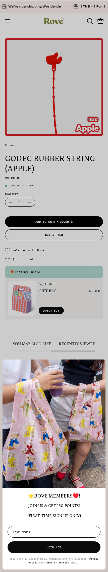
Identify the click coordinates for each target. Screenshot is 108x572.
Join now (54, 547)
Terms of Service (57, 562)
